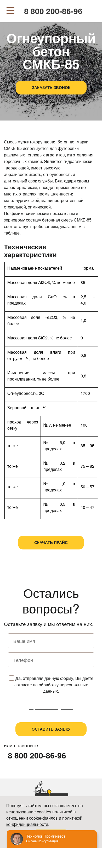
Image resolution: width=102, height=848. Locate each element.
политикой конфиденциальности (44, 821)
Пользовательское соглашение (51, 715)
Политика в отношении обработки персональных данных (51, 704)
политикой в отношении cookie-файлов (41, 815)
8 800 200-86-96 (53, 11)
